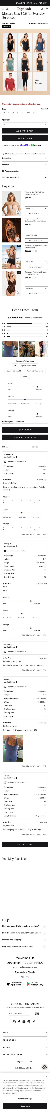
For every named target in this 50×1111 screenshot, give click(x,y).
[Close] (47, 1076)
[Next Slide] (45, 349)
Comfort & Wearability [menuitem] (35, 371)
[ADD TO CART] (21, 896)
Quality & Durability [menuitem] (14, 371)
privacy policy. (11, 1093)
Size (25, 109)
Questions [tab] (20, 422)
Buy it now (25, 138)
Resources (9, 1040)
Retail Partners (13, 1054)
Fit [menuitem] (15, 366)
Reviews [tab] (7, 422)
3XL (35, 113)
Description (6, 158)
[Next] (46, 62)
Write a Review (31, 438)
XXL (28, 113)
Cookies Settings (25, 1098)
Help (5, 1033)
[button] (38, 23)
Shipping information (10, 177)
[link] (24, 9)
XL (23, 113)
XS (4, 113)
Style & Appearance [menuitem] (28, 366)
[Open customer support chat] (44, 1067)
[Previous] (3, 62)
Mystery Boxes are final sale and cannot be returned (25, 154)
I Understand (25, 1106)
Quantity (6, 120)
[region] (25, 349)
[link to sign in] (42, 9)
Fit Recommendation (10, 171)
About (6, 1047)
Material (5, 164)
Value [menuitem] (25, 376)
